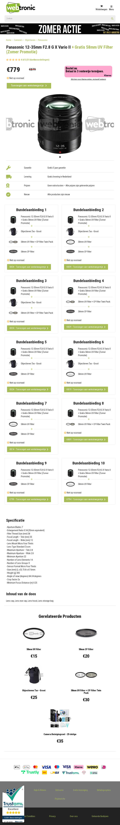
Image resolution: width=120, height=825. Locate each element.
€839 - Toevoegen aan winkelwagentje (85, 267)
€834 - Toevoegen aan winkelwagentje (28, 328)
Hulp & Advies (40, 790)
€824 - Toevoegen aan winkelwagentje (28, 389)
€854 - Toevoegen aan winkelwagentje (28, 267)
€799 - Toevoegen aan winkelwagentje (28, 499)
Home (8, 40)
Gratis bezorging (80, 790)
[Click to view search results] (112, 19)
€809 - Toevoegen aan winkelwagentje (85, 439)
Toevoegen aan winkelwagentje (28, 85)
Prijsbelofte (60, 799)
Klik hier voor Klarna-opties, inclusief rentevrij (88, 79)
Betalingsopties (104, 790)
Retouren (59, 790)
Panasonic (43, 40)
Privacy (52, 816)
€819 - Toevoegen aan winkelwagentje (85, 389)
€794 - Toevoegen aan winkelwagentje (85, 499)
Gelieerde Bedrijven (100, 816)
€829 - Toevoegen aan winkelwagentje (85, 327)
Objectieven (30, 40)
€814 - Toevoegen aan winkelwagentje (28, 449)
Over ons (74, 816)
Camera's (18, 40)
